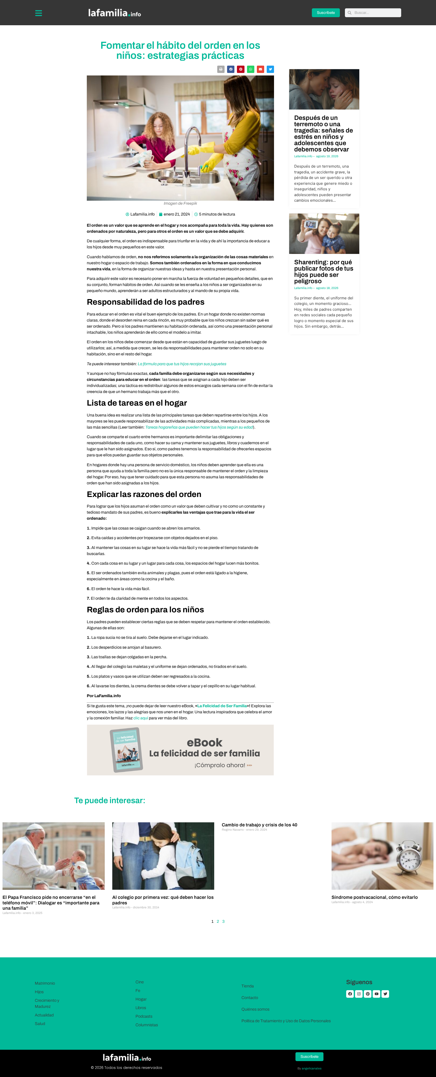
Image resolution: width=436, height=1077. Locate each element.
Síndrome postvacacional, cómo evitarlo (375, 897)
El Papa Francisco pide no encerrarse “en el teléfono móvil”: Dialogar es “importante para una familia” (51, 903)
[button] (221, 69)
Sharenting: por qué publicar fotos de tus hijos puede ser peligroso (323, 271)
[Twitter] (385, 994)
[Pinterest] (367, 994)
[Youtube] (376, 994)
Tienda (247, 986)
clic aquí (140, 718)
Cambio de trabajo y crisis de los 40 (259, 824)
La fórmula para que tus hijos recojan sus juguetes (182, 364)
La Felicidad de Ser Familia (222, 706)
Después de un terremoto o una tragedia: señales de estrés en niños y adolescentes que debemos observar (323, 133)
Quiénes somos (255, 1009)
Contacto (249, 997)
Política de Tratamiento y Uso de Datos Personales (286, 1021)
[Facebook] (350, 994)
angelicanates (311, 1068)
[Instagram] (359, 994)
